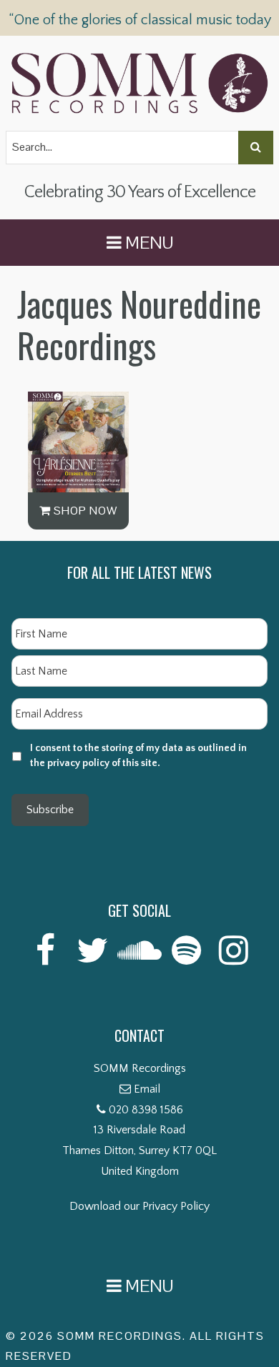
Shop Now (84, 510)
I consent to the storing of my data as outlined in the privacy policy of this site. (138, 755)
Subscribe (50, 809)
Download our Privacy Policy (139, 1206)
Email (147, 1089)
